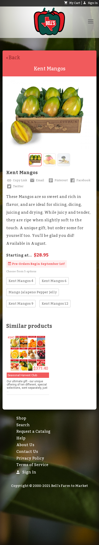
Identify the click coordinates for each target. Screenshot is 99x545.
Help (20, 438)
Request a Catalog (33, 431)
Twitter (17, 186)
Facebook (83, 180)
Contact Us (27, 451)
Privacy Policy (30, 458)
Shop (21, 418)
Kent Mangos (22, 172)
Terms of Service (32, 465)
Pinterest (61, 180)
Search (23, 425)
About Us (25, 445)
